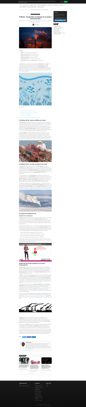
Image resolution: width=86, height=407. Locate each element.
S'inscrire (60, 20)
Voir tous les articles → (29, 350)
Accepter (66, 1)
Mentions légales (40, 405)
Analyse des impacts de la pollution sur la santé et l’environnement (30, 117)
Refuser (62, 1)
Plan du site (49, 405)
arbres (29, 290)
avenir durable (44, 295)
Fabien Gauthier (28, 342)
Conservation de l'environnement (26, 9)
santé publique (37, 167)
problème (20, 130)
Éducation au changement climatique (39, 398)
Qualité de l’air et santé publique (26, 115)
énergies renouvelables (43, 287)
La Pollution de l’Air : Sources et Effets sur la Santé (27, 110)
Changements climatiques (39, 387)
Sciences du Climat (38, 392)
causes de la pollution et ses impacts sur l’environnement (32, 282)
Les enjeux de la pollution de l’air (25, 113)
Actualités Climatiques (38, 385)
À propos (36, 405)
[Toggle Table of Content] (19, 108)
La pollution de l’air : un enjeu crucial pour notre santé (28, 112)
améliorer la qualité (32, 225)
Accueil (20, 9)
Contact (47, 385)
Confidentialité (45, 405)
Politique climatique (38, 391)
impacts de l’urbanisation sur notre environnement (32, 295)
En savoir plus (25, 2)
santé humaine (45, 124)
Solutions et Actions (38, 394)
